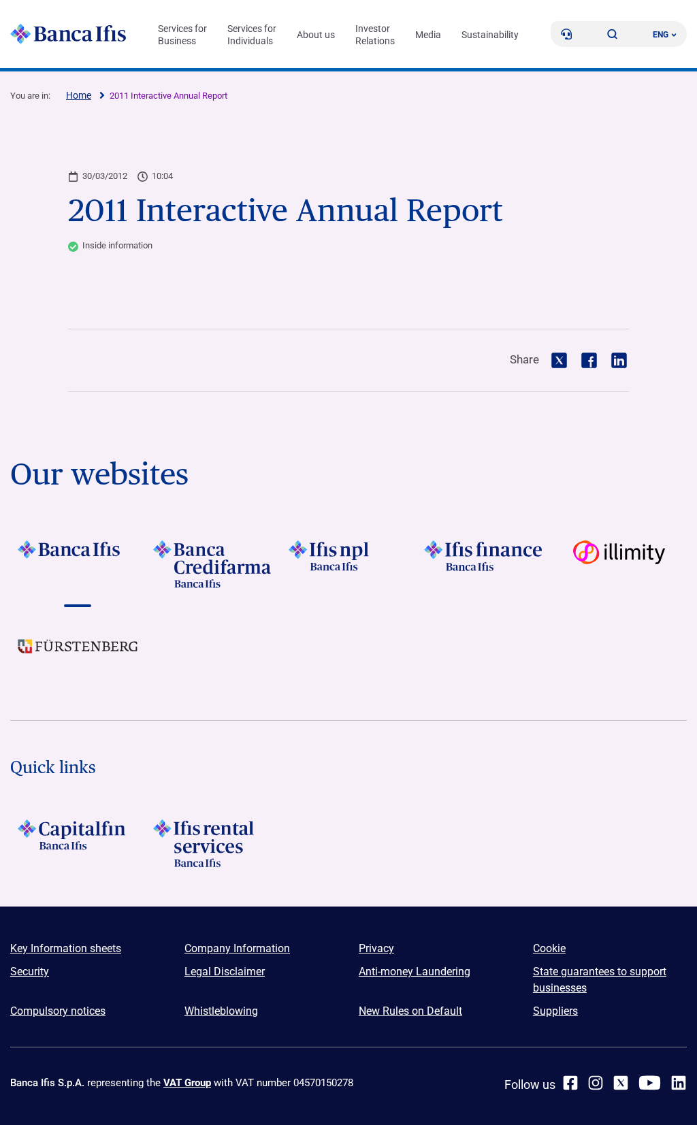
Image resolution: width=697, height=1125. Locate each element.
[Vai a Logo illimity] (619, 564)
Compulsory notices (58, 1011)
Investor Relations (375, 34)
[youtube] (650, 1083)
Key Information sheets (65, 948)
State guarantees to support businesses (599, 979)
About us (316, 34)
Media (428, 34)
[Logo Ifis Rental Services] (213, 843)
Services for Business (182, 34)
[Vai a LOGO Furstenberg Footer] (78, 656)
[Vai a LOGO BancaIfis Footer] (78, 564)
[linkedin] (678, 1083)
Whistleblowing (221, 1011)
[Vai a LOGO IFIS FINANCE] (483, 564)
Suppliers (555, 1011)
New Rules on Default (410, 1011)
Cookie (549, 948)
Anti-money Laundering (414, 971)
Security (29, 971)
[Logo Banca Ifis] (68, 34)
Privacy (376, 948)
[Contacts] (566, 34)
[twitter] (621, 1083)
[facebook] (570, 1083)
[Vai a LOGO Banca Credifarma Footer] (213, 564)
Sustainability (490, 34)
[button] (612, 34)
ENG (660, 34)
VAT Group (187, 1083)
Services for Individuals (251, 34)
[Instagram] (595, 1083)
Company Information (237, 948)
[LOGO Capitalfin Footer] (78, 843)
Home (78, 95)
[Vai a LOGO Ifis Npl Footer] (349, 564)
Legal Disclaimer (224, 971)
